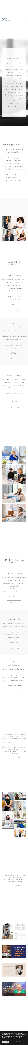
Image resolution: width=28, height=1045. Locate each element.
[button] (25, 19)
